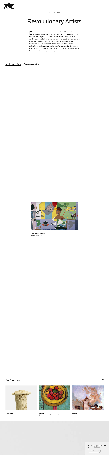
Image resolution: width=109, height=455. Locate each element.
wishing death (40, 46)
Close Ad (98, 276)
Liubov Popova (73, 46)
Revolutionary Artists (31, 64)
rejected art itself (38, 48)
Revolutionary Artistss (13, 64)
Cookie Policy (97, 447)
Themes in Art (54, 12)
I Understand (94, 451)
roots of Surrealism (60, 44)
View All (101, 380)
